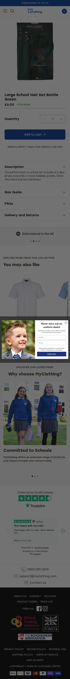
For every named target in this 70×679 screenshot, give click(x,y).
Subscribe (51, 354)
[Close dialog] (66, 322)
